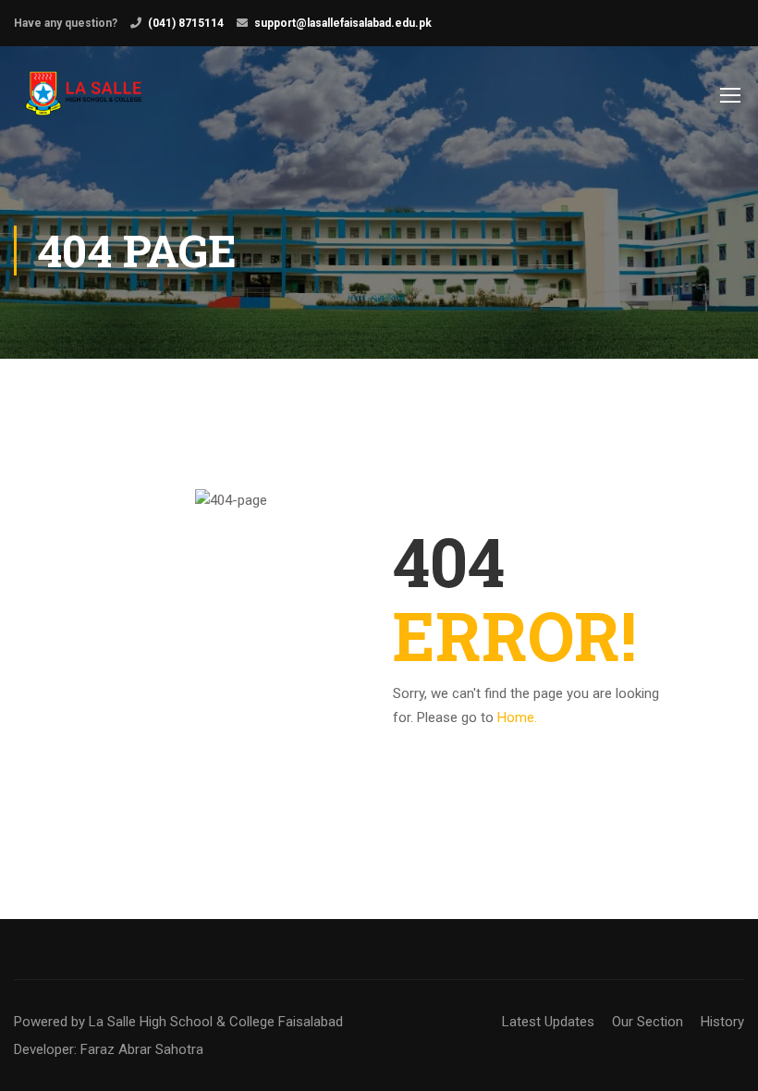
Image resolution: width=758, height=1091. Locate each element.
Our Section (647, 1021)
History (722, 1021)
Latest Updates (548, 1021)
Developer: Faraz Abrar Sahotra (108, 1049)
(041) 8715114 (186, 23)
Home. (517, 717)
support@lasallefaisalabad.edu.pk (343, 23)
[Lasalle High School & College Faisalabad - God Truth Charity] (84, 103)
